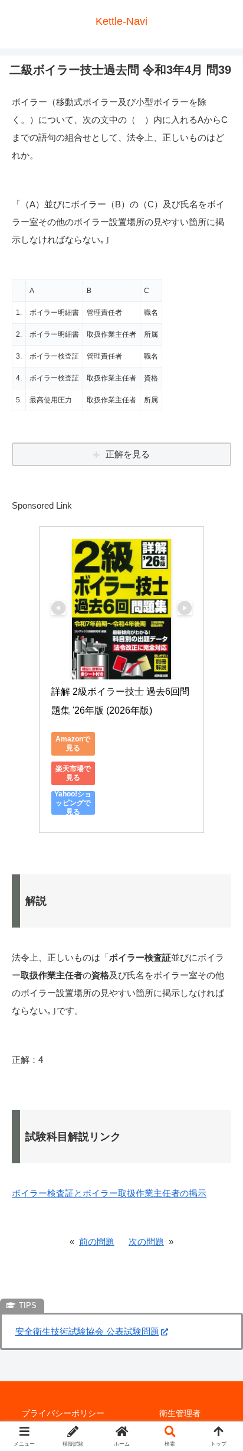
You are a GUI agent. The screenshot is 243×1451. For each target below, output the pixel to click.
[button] (218, 1372)
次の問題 (146, 1242)
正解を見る (128, 454)
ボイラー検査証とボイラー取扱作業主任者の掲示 (109, 1193)
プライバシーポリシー (63, 1413)
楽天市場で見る (73, 773)
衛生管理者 (180, 1413)
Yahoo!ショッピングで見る (72, 803)
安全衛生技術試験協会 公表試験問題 (87, 1331)
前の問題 (96, 1242)
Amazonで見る (72, 743)
